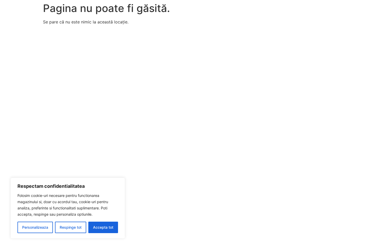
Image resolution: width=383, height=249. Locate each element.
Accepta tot (103, 227)
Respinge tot (71, 227)
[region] (67, 208)
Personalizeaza (35, 227)
